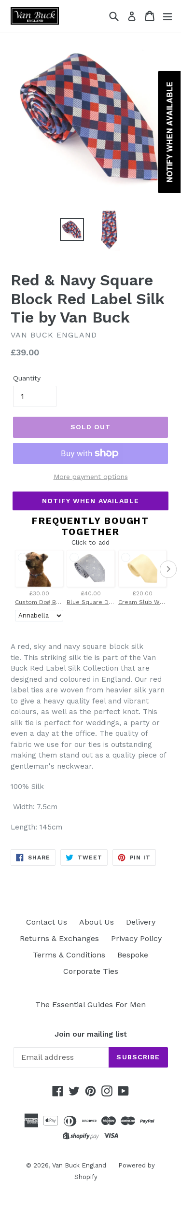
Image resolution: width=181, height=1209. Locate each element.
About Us (96, 922)
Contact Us (46, 922)
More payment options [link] (91, 476)
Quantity (27, 378)
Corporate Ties (90, 971)
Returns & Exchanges (59, 938)
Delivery (140, 922)
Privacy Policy (136, 938)
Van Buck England (79, 1165)
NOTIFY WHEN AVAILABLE (90, 501)
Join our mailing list (91, 1034)
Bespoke (132, 954)
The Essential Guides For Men (90, 1004)
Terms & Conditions (69, 954)
